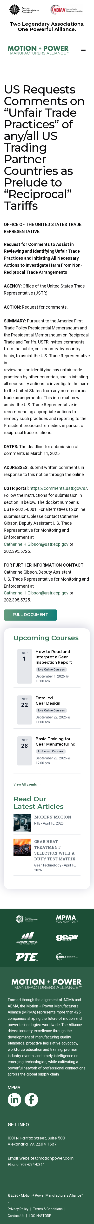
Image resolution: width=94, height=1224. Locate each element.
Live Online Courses (51, 669)
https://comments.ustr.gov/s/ (58, 488)
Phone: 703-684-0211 (26, 1164)
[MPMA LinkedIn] (14, 1100)
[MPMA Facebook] (31, 1100)
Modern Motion (52, 816)
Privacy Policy (18, 1209)
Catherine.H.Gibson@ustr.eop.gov (36, 544)
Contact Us (16, 1216)
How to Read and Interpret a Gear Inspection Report (54, 657)
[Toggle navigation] (83, 49)
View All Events (27, 784)
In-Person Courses (50, 751)
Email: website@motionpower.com (41, 1158)
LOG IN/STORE (40, 1216)
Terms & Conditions (48, 1209)
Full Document (30, 614)
